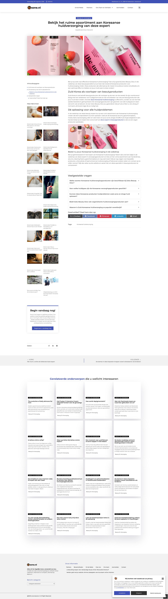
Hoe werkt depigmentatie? (95, 401)
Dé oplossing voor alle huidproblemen (39, 89)
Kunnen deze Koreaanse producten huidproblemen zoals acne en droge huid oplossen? (104, 195)
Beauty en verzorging (84, 18)
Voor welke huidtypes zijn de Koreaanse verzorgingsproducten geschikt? (104, 188)
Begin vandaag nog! (42, 310)
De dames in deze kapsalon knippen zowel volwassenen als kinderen (126, 480)
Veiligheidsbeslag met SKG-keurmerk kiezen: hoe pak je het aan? (50, 293)
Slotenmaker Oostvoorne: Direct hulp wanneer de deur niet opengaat (34, 149)
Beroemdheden (78, 567)
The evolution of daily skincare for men (40, 402)
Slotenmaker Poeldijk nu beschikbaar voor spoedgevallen (49, 226)
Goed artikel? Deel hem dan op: (38, 98)
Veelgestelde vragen (34, 96)
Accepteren (122, 593)
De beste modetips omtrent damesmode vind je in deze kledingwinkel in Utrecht (125, 441)
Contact (130, 7)
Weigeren (139, 593)
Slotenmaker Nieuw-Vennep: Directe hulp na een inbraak (50, 248)
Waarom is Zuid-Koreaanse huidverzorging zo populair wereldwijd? (104, 207)
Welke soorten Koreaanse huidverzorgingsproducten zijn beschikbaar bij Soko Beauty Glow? (104, 182)
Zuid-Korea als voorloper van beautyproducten (41, 87)
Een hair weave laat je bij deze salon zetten (68, 518)
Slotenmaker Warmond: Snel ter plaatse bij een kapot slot (34, 250)
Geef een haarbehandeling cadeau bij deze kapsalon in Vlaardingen (127, 518)
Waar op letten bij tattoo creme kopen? (68, 440)
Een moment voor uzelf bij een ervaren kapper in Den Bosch (97, 440)
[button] (163, 579)
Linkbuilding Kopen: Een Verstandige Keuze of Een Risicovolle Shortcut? (88, 569)
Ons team (106, 567)
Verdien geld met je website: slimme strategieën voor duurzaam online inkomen (90, 572)
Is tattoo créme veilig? (36, 440)
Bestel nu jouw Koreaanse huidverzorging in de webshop (42, 92)
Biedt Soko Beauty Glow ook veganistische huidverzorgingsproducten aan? (104, 202)
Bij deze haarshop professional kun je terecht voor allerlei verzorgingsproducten (69, 480)
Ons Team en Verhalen (103, 7)
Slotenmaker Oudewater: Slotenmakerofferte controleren (50, 271)
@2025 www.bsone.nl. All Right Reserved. (39, 596)
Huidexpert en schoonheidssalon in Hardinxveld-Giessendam (97, 479)
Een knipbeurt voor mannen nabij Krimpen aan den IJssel (40, 479)
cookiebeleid (120, 587)
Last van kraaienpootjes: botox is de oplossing (97, 518)
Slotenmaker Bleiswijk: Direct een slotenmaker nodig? (33, 172)
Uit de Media (79, 7)
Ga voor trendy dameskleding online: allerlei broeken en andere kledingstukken (40, 519)
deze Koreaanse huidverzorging (102, 100)
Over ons (98, 567)
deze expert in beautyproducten (112, 120)
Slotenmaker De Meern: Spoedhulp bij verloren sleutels (49, 172)
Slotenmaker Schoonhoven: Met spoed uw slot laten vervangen (34, 125)
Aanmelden (120, 7)
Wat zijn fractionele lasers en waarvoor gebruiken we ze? (125, 402)
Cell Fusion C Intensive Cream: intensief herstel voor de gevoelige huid (69, 402)
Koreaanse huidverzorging (85, 224)
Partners (89, 7)
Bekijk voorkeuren (155, 593)
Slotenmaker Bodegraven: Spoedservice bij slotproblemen (50, 148)
